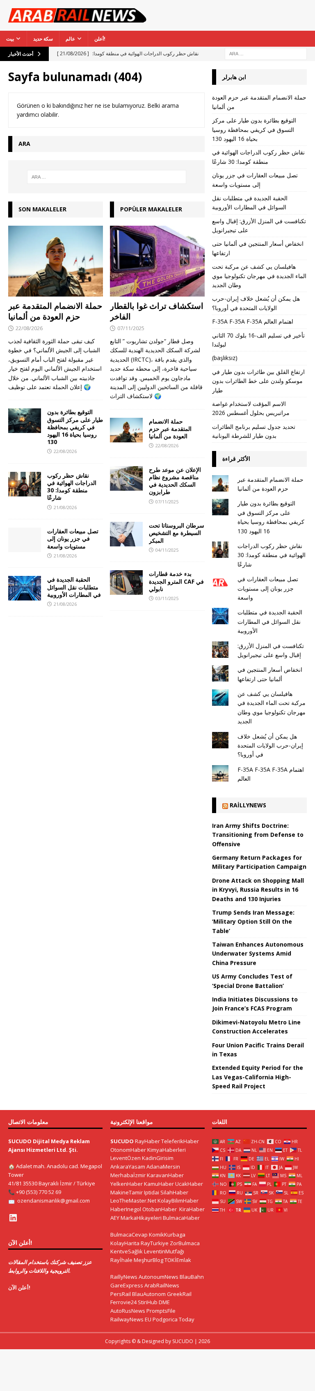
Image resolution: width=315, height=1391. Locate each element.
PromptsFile (161, 1310)
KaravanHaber (165, 1175)
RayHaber (147, 1141)
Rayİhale (121, 1260)
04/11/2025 (166, 550)
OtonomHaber (128, 1149)
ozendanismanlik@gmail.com (53, 1200)
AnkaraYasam (127, 1166)
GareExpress (126, 1285)
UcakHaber (189, 1183)
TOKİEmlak (177, 1260)
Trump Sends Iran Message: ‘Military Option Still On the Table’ (253, 921)
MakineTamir (126, 1192)
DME (164, 1302)
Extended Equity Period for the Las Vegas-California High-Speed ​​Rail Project (257, 1077)
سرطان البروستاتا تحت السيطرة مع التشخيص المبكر (176, 532)
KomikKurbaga (167, 1234)
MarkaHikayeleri (141, 1217)
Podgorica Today (173, 1319)
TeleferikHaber (180, 1141)
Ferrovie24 (123, 1302)
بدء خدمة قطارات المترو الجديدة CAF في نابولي (176, 581)
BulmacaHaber (181, 1217)
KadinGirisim (157, 1158)
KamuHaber (159, 1183)
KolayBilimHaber (178, 1200)
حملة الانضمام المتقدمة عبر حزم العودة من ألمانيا (55, 311)
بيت (10, 38)
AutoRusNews (127, 1310)
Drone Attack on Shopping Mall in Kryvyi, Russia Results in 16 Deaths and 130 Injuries (258, 890)
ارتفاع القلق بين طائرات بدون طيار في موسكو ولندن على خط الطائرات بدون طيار (258, 381)
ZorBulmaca (185, 1243)
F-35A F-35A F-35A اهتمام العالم (252, 321)
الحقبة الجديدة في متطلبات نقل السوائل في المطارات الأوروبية (74, 586)
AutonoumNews (158, 1276)
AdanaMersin (163, 1166)
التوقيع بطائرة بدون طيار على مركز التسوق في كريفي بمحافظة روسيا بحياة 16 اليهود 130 (75, 427)
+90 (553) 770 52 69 (38, 1192)
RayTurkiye (155, 1243)
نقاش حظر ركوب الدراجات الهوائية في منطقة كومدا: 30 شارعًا (71, 486)
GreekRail (179, 1294)
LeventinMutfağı (164, 1251)
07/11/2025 (130, 328)
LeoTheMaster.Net (133, 1200)
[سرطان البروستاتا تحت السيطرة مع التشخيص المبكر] (126, 534)
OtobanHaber (159, 1209)
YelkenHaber (126, 1183)
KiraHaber (192, 1209)
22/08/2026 (29, 328)
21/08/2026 (65, 507)
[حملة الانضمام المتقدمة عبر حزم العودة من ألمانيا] (55, 261)
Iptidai (151, 1192)
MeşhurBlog (148, 1260)
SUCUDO (122, 1141)
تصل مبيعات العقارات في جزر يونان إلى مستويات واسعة (72, 538)
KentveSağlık (126, 1251)
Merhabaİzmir (128, 1175)
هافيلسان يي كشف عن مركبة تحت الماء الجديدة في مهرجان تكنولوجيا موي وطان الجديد (259, 276)
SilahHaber (174, 1192)
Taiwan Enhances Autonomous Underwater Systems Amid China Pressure (258, 953)
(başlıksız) (224, 358)
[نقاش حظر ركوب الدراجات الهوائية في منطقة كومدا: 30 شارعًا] (24, 484)
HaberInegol (125, 1209)
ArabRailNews (161, 1285)
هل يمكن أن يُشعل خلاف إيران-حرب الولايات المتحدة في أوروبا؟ (270, 745)
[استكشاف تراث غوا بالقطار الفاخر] (157, 261)
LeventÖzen (125, 1158)
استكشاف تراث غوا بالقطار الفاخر (156, 311)
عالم (70, 38)
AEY (114, 1217)
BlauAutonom (149, 1294)
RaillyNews (248, 805)
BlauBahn (192, 1276)
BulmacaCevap (129, 1234)
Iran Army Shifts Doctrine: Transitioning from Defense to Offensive (258, 835)
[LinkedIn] (13, 1218)
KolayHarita (124, 1243)
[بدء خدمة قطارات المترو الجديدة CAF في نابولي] (126, 582)
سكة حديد (43, 38)
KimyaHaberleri (166, 1149)
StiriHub (148, 1302)
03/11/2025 (166, 598)
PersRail (120, 1294)
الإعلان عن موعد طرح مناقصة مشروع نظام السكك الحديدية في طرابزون (175, 481)
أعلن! (99, 38)
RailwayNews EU (130, 1319)
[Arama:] (266, 53)
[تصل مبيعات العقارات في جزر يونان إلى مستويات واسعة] (24, 540)
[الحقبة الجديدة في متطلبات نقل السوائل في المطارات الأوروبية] (24, 588)
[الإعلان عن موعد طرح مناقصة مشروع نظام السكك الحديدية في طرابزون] (126, 478)
